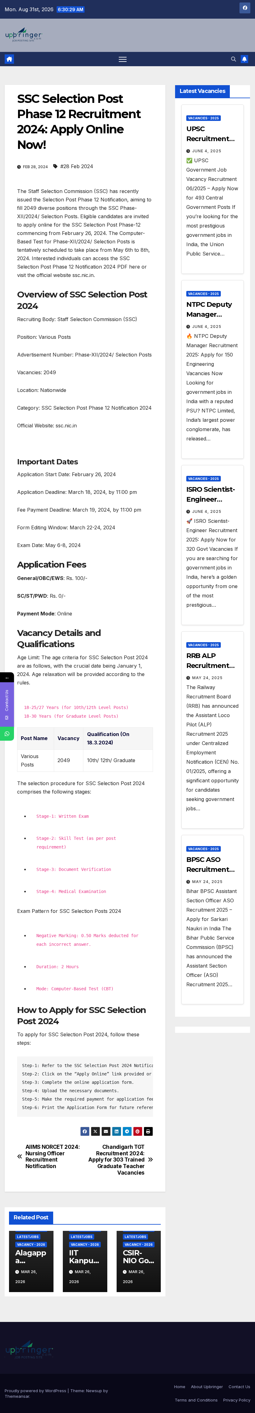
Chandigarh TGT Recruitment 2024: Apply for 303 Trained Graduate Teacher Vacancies (116, 1160)
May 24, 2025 (207, 677)
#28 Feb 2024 (76, 166)
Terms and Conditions (196, 1399)
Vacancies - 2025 (203, 118)
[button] (233, 59)
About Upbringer (207, 1386)
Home (179, 1386)
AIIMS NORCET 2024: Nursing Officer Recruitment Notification (53, 1156)
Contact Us (239, 1386)
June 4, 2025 (206, 151)
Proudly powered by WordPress (36, 1390)
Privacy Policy (236, 1399)
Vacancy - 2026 (31, 1244)
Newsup (94, 1390)
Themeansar (17, 1396)
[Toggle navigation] (122, 59)
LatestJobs (28, 1237)
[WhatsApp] (7, 734)
